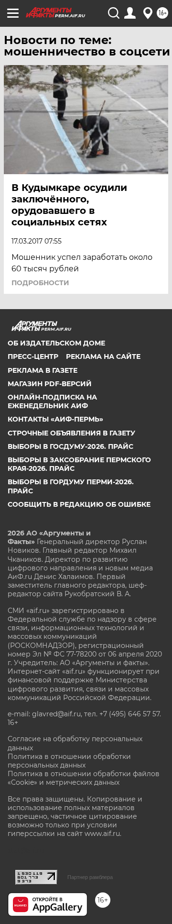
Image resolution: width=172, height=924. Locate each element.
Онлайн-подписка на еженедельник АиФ (52, 401)
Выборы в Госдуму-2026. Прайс (70, 446)
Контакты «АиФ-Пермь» (55, 419)
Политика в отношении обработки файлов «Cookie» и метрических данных (84, 778)
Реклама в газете (42, 370)
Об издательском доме (56, 343)
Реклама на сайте (103, 356)
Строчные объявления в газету (71, 433)
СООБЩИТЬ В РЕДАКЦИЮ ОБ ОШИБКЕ (79, 504)
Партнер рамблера (90, 877)
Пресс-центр (33, 356)
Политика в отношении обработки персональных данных (69, 760)
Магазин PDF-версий (50, 383)
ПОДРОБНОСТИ (40, 282)
